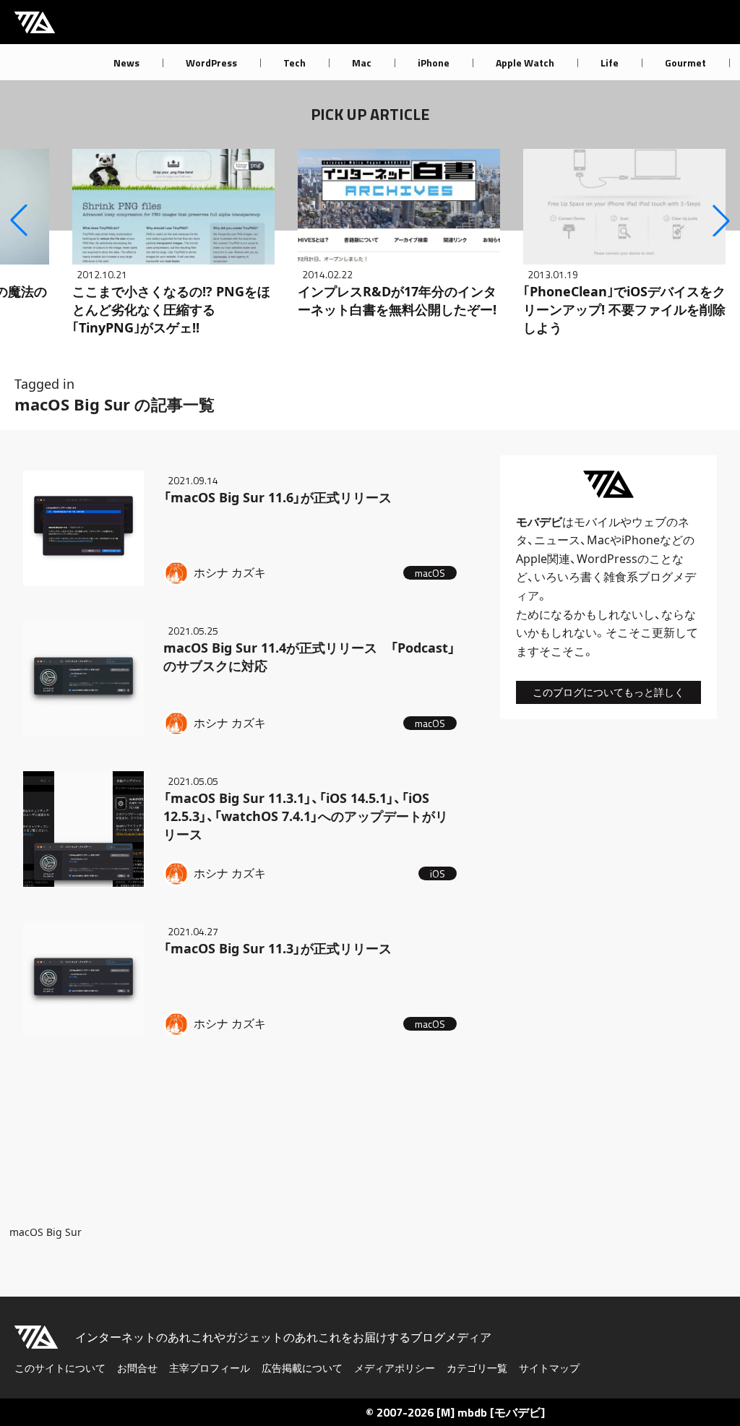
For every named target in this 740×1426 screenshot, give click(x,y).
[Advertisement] (240, 1137)
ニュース (557, 540)
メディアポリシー (394, 1368)
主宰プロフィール (209, 1368)
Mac (361, 62)
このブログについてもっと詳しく (608, 692)
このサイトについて (60, 1368)
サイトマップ (549, 1368)
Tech (294, 62)
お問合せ (137, 1368)
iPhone (433, 62)
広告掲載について (302, 1368)
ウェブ (649, 522)
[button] (19, 220)
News (126, 62)
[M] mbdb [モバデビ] (490, 1412)
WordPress (211, 62)
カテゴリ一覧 (477, 1368)
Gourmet (685, 62)
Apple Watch (525, 62)
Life (610, 62)
